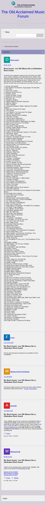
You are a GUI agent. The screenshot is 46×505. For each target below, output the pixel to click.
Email (8, 433)
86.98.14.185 (8, 456)
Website (16, 478)
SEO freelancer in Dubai (11, 473)
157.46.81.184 (8, 410)
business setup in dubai (10, 475)
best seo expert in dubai (11, 471)
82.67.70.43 (7, 65)
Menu (7, 32)
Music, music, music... (12, 42)
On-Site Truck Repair (30, 388)
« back (5, 498)
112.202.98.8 (8, 376)
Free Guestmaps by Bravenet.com (23, 6)
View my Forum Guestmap (26, 5)
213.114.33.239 (8, 342)
